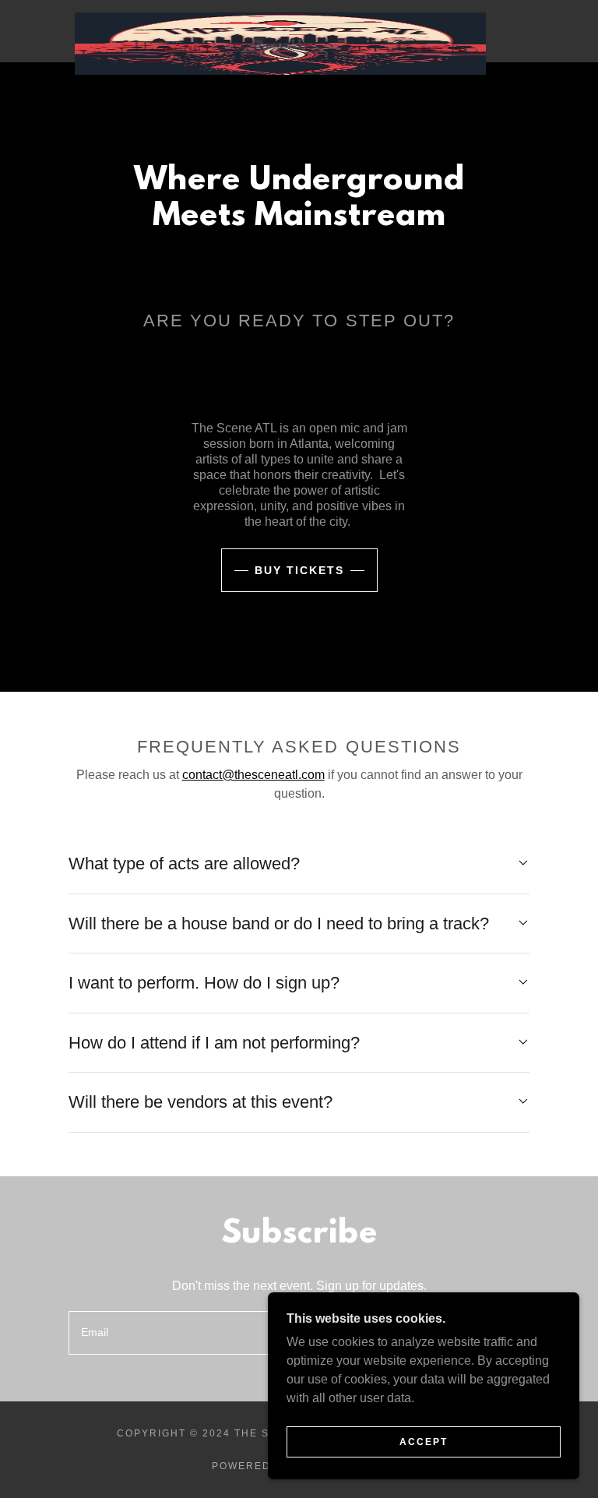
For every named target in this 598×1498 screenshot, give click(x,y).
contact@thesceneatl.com (253, 774)
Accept (423, 1441)
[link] (280, 18)
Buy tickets (299, 570)
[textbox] (229, 1333)
